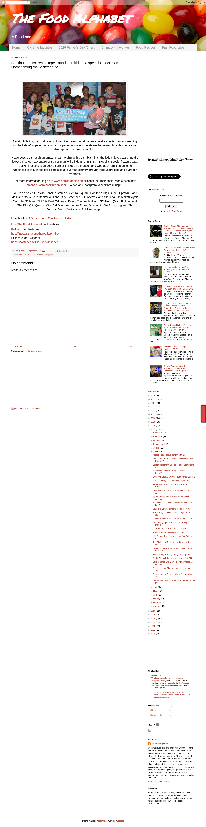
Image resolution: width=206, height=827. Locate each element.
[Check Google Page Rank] (153, 726)
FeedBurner (177, 211)
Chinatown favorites (115, 47)
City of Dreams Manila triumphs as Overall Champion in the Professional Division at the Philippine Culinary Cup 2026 (179, 307)
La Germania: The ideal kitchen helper (169, 528)
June (155, 587)
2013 (153, 622)
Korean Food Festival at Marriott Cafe (169, 455)
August (156, 448)
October (157, 440)
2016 (153, 611)
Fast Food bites (173, 47)
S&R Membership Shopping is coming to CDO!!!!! (177, 348)
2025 (153, 399)
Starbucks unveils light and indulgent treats (171, 509)
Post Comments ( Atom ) (33, 351)
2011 (153, 630)
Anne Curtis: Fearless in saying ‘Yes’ (169, 532)
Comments (157, 715)
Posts (154, 710)
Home (16, 47)
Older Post (133, 346)
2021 (153, 414)
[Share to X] (63, 250)
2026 (153, 395)
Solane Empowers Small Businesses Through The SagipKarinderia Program (175, 368)
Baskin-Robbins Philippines (43, 255)
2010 (153, 633)
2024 (153, 403)
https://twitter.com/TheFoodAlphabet (34, 242)
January (157, 606)
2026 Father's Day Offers (77, 47)
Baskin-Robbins (25, 255)
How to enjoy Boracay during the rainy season (173, 554)
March (156, 599)
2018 (153, 426)
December (158, 433)
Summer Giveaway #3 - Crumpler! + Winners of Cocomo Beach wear (178, 287)
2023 (153, 407)
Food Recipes (146, 47)
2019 (153, 422)
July (155, 452)
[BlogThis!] (60, 250)
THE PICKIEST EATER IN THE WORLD (168, 692)
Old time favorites (39, 47)
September (158, 444)
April (155, 595)
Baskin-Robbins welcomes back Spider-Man (172, 519)
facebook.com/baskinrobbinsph (47, 185)
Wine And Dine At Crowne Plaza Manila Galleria (174, 477)
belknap (101, 821)
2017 (153, 429)
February (157, 602)
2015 (153, 615)
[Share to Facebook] (67, 250)
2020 (153, 418)
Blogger (120, 821)
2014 (153, 618)
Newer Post (17, 346)
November (158, 437)
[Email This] (56, 250)
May (155, 591)
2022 (153, 411)
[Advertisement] (74, 379)
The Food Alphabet (70, 18)
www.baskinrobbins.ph (68, 181)
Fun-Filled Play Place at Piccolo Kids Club (171, 481)
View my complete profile (159, 781)
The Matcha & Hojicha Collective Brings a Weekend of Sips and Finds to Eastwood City (178, 327)
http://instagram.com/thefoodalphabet (35, 233)
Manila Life (156, 676)
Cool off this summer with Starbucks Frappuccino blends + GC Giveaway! (179, 250)
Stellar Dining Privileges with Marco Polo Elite (173, 558)
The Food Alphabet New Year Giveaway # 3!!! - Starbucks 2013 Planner (178, 269)
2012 (153, 626)
